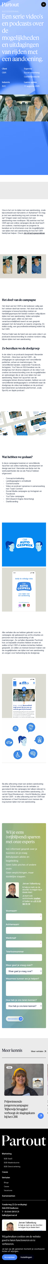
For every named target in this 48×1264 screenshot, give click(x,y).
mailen (37, 899)
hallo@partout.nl (9, 1215)
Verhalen (6, 1178)
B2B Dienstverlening (12, 1167)
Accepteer (9, 1257)
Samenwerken (8, 1196)
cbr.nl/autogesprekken (34, 233)
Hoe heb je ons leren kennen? (21, 1000)
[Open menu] (43, 4)
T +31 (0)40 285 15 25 (10, 1211)
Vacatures (8, 1190)
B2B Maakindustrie (11, 1163)
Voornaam (11, 911)
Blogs (6, 1183)
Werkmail (11, 938)
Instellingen (26, 1257)
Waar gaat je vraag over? (19, 965)
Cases (5, 1172)
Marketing (7, 1154)
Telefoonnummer (15, 951)
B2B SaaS (8, 1159)
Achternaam (12, 924)
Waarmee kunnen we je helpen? (22, 978)
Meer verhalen (37, 1051)
